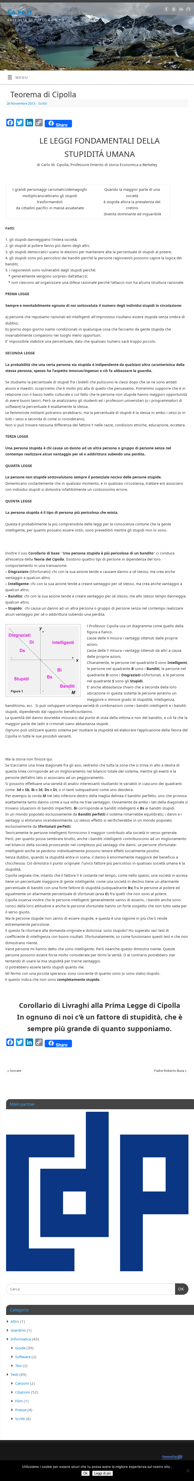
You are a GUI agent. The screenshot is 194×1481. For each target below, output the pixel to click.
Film (19, 1400)
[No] (187, 1470)
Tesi (18, 1365)
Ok (85, 1473)
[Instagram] (173, 10)
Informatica (21, 1338)
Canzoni (22, 1383)
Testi (14, 1374)
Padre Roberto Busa (170, 1070)
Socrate (14, 1070)
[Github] (187, 10)
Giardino (18, 1330)
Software (23, 1356)
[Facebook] (165, 10)
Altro (15, 1321)
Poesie (21, 1409)
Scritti (42, 103)
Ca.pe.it (19, 12)
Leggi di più (102, 1473)
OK (179, 1289)
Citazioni (22, 1392)
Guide (20, 1347)
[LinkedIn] (180, 10)
